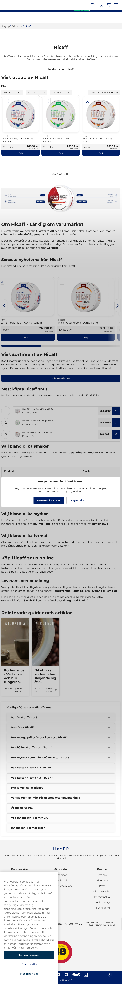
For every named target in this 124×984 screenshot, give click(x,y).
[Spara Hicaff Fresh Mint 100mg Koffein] (47, 101)
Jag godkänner (29, 955)
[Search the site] (95, 17)
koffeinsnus (100, 523)
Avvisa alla (29, 964)
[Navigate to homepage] (61, 847)
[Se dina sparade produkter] (102, 17)
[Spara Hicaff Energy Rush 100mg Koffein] (7, 101)
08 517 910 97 (76, 923)
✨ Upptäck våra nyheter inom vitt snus (59, 3)
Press (102, 885)
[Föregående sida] (4, 305)
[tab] (21, 346)
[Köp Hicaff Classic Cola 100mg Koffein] (116, 434)
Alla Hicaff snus (61, 378)
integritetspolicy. (27, 947)
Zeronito (52, 247)
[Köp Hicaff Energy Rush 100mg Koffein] (116, 411)
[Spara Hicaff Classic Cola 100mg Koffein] (87, 101)
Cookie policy (102, 902)
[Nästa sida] (117, 305)
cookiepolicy (46, 928)
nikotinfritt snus (29, 234)
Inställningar (29, 973)
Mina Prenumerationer (60, 885)
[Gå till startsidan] (14, 17)
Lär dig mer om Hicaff (61, 69)
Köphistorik (60, 880)
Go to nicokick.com (48, 500)
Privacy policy (102, 897)
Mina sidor (61, 869)
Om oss (102, 869)
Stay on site (77, 500)
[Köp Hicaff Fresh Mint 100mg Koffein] (116, 422)
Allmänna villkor (102, 891)
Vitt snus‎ (17, 26)
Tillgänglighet (102, 908)
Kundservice (19, 869)
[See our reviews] (82, 9)
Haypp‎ (6, 26)
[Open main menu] (117, 17)
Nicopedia (102, 880)
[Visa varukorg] (110, 17)
